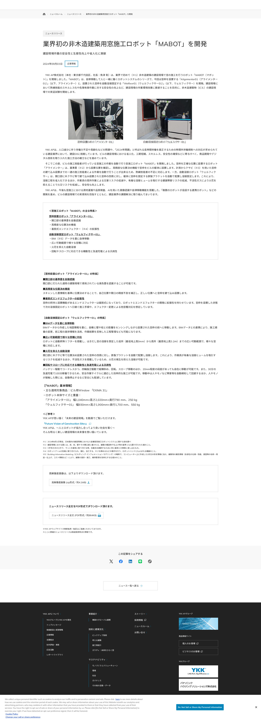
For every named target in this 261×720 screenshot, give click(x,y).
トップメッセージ (54, 625)
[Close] (256, 707)
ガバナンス (97, 680)
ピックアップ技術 (99, 635)
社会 (94, 675)
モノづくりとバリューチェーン (105, 665)
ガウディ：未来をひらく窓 (103, 650)
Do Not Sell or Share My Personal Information (200, 707)
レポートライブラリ (55, 655)
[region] (130, 707)
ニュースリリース (74, 14)
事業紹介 (93, 614)
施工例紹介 (97, 645)
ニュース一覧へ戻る (129, 585)
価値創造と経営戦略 (55, 630)
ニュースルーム (56, 14)
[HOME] (44, 14)
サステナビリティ (97, 659)
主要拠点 (50, 640)
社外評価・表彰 (53, 645)
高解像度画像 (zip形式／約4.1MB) (69, 482)
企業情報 (50, 635)
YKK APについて (51, 614)
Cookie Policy (12, 714)
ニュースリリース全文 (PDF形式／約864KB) (74, 515)
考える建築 (97, 640)
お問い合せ (139, 632)
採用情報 (138, 620)
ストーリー (139, 614)
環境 (94, 670)
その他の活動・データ (101, 685)
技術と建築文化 (96, 629)
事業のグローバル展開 (101, 620)
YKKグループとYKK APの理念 (59, 620)
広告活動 (50, 650)
